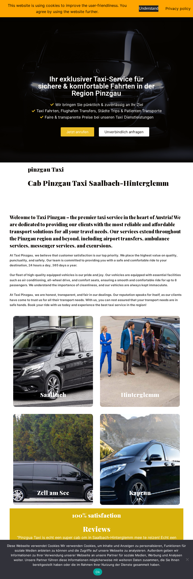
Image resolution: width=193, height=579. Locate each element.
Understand (148, 8)
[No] (187, 559)
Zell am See (53, 492)
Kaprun (140, 492)
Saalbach (53, 394)
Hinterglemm (140, 394)
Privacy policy (178, 8)
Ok (98, 572)
